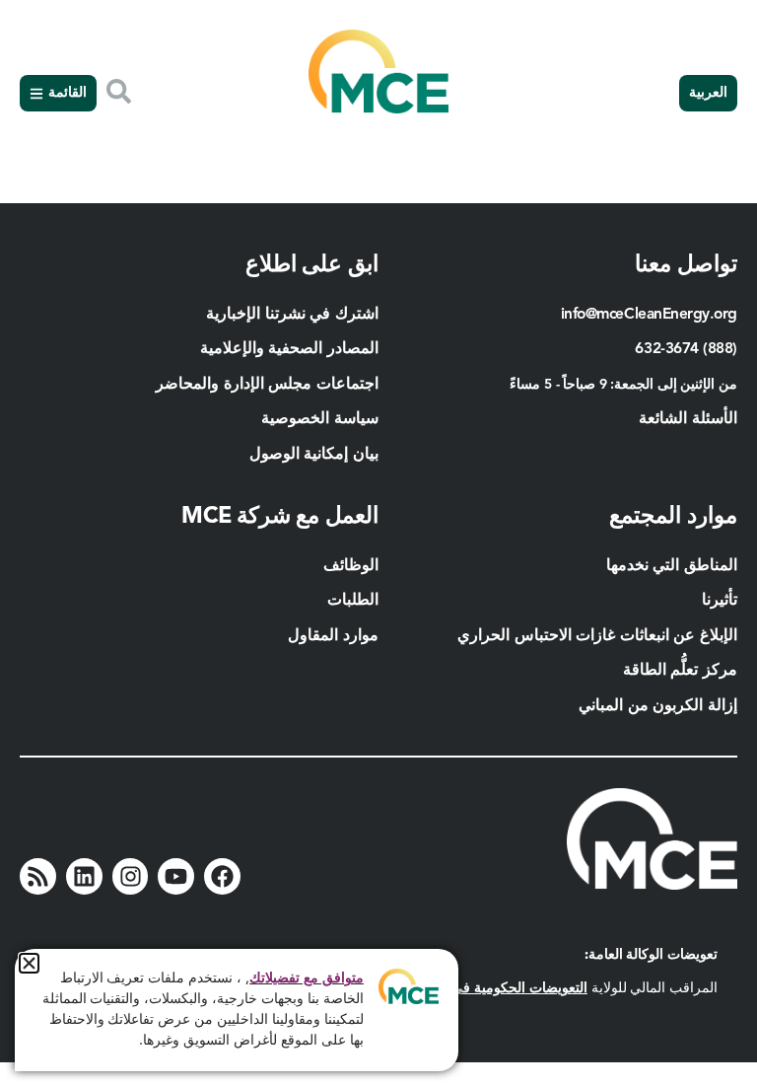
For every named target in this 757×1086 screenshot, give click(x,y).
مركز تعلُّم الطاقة (680, 671)
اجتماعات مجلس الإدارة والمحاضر (267, 385)
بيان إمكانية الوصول (313, 455)
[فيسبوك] (222, 876)
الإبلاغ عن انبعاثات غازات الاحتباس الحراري (597, 636)
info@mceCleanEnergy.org (649, 315)
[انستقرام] (130, 876)
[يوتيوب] (176, 876)
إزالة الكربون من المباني (658, 706)
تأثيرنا (719, 601)
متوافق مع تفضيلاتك (306, 978)
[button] (29, 963)
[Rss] (38, 876)
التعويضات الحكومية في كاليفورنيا (492, 988)
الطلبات (352, 601)
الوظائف (350, 566)
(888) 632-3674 (686, 349)
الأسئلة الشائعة (688, 419)
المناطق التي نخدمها (671, 566)
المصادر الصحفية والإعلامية (289, 349)
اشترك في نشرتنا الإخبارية (292, 315)
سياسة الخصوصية (319, 419)
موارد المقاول (331, 636)
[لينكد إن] (84, 876)
